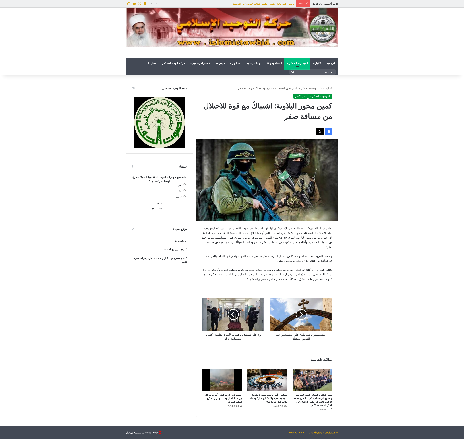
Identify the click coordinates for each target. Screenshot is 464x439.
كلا (180, 190)
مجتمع (221, 63)
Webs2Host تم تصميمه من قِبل (142, 432)
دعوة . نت (180, 240)
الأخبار (318, 63)
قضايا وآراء (236, 63)
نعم (180, 184)
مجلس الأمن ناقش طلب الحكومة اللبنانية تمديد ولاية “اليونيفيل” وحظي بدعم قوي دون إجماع (248, 3)
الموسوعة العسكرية (297, 63)
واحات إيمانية (253, 63)
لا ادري (178, 196)
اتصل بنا (152, 63)
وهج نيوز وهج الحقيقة (174, 249)
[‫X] (320, 131)
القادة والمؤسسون (201, 63)
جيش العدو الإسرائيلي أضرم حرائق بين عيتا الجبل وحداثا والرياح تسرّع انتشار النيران (223, 398)
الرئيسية (331, 63)
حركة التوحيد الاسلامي (173, 63)
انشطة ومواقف (274, 63)
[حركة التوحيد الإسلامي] (232, 27)
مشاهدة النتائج (159, 208)
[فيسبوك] (328, 131)
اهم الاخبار (300, 96)
